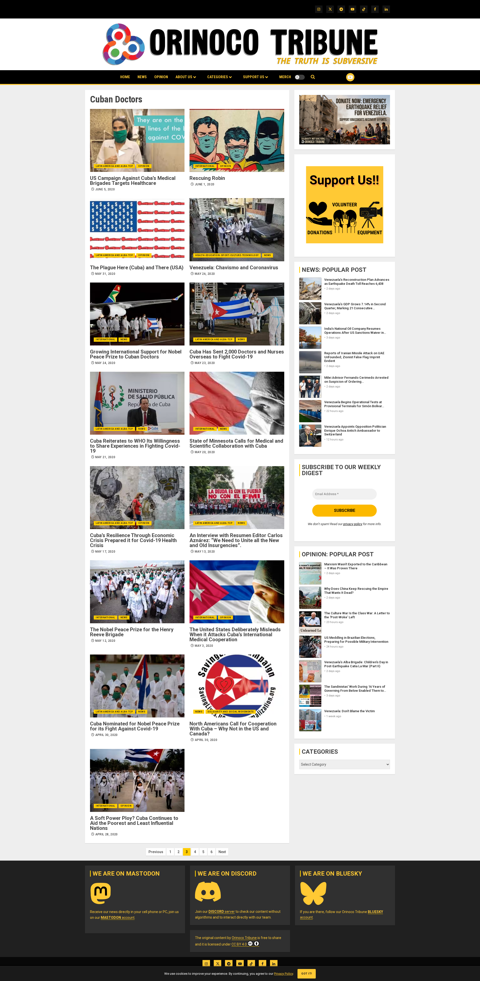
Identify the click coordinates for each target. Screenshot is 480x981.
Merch (285, 77)
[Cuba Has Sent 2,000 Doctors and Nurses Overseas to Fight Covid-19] (237, 314)
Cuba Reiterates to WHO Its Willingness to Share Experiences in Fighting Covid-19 (135, 446)
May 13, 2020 (205, 551)
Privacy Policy (283, 974)
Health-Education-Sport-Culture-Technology (227, 255)
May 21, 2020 (105, 457)
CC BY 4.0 (239, 944)
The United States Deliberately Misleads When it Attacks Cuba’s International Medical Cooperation (235, 635)
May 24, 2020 (105, 363)
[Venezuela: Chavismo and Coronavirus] (237, 229)
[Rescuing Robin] (237, 140)
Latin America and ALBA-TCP (114, 166)
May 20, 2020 (205, 452)
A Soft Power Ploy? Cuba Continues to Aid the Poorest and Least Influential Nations (134, 823)
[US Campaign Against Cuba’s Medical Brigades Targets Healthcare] (137, 140)
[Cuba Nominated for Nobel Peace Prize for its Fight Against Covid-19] (137, 685)
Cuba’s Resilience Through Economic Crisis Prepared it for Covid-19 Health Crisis (133, 540)
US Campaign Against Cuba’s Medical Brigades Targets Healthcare (133, 180)
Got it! (306, 973)
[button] (313, 77)
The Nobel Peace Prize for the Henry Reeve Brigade (132, 632)
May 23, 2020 (205, 363)
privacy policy (352, 524)
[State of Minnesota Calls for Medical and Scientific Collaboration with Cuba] (237, 403)
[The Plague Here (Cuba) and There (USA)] (137, 229)
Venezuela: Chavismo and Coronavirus (234, 268)
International (205, 166)
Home (125, 77)
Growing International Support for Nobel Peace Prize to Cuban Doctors (136, 354)
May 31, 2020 (105, 274)
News (142, 77)
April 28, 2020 (106, 834)
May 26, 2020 (205, 274)
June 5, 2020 (105, 189)
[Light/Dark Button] (300, 77)
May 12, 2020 (105, 641)
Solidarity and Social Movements (231, 711)
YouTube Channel (342, 77)
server (221, 912)
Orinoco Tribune (244, 938)
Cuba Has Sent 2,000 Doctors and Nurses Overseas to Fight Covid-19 (237, 354)
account (117, 918)
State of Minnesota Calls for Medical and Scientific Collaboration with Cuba (236, 443)
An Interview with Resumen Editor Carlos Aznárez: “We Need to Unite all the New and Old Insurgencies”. (236, 540)
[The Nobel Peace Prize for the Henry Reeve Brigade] (137, 591)
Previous (155, 852)
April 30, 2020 (106, 735)
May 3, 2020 (204, 646)
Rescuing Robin (207, 178)
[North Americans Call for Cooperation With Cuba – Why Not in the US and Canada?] (237, 685)
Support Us (253, 77)
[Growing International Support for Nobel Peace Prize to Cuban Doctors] (137, 314)
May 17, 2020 (105, 551)
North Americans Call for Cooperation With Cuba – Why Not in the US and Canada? (233, 729)
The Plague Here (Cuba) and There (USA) (137, 268)
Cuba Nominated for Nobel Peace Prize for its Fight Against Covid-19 (135, 726)
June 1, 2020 (204, 184)
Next (222, 852)
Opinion (161, 77)
